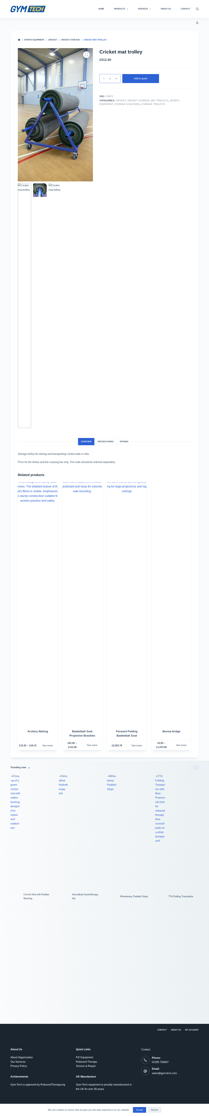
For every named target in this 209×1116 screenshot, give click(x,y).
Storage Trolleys (153, 104)
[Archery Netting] (37, 604)
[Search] (197, 9)
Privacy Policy (18, 1066)
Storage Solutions (127, 104)
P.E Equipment (84, 1057)
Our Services (17, 1061)
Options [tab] (124, 441)
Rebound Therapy (86, 1061)
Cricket (121, 100)
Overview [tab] (86, 441)
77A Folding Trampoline (180, 896)
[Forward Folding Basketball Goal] (127, 604)
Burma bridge (171, 731)
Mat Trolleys (160, 100)
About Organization (21, 1057)
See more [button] (136, 745)
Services (143, 9)
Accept (139, 1110)
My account (192, 1030)
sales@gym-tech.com (164, 1073)
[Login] (197, 23)
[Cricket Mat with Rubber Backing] (15, 896)
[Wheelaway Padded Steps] (112, 896)
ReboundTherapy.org (52, 1084)
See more (47, 745)
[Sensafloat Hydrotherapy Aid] (64, 896)
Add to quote (140, 78)
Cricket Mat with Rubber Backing (36, 896)
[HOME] (19, 40)
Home (101, 9)
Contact (185, 9)
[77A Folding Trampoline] (160, 896)
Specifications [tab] (105, 441)
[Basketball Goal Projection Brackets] (82, 604)
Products (119, 9)
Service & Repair (86, 1066)
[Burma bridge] (171, 604)
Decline (154, 1110)
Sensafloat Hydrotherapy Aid (85, 896)
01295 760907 (160, 1062)
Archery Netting (37, 731)
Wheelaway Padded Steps (134, 896)
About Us (166, 9)
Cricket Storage (139, 100)
